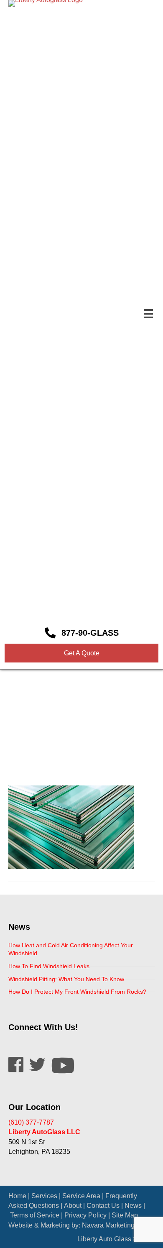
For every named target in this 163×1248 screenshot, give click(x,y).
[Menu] (148, 313)
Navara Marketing (108, 1225)
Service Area (81, 1195)
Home (17, 1195)
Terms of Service (34, 1215)
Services (44, 1195)
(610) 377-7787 (31, 1122)
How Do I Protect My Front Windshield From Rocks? (77, 991)
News (133, 1205)
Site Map (125, 1215)
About (73, 1205)
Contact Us (103, 1205)
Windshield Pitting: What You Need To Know (66, 979)
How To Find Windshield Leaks (48, 966)
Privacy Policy (85, 1215)
